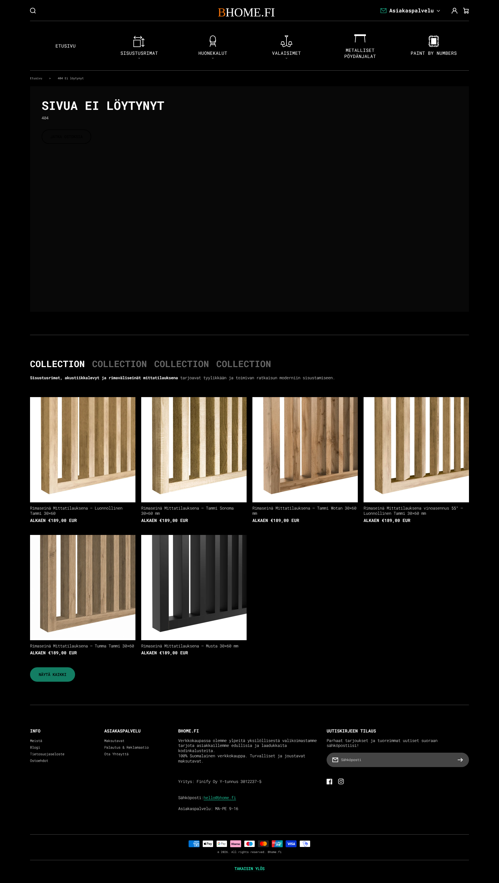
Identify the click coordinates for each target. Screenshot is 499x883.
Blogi (35, 747)
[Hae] (33, 10)
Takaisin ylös (249, 868)
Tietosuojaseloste (47, 754)
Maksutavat (114, 741)
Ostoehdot (39, 760)
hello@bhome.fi (220, 797)
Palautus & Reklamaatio (126, 747)
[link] (52, 674)
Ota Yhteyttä (116, 754)
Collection (57, 363)
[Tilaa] (462, 760)
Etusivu (36, 78)
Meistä (36, 741)
